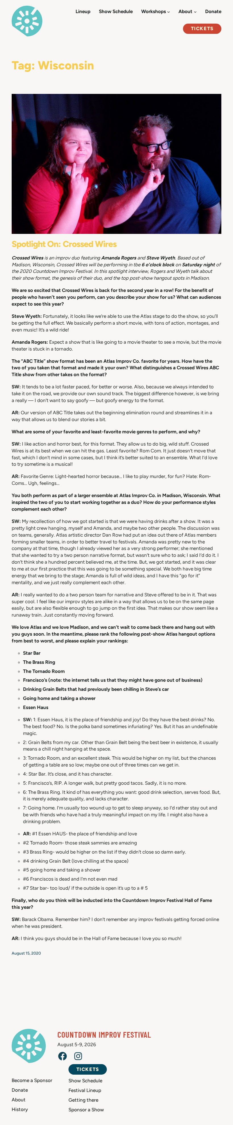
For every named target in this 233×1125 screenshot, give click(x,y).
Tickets (202, 28)
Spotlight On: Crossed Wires (64, 244)
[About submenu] (195, 11)
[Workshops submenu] (168, 11)
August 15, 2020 (26, 953)
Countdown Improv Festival (104, 1034)
